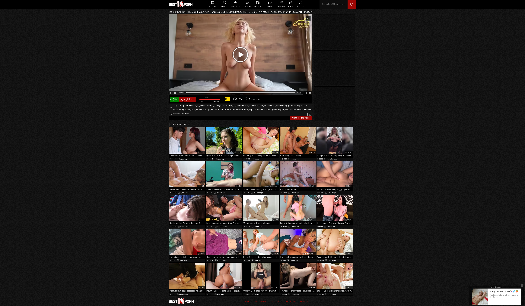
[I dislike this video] (181, 99)
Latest (224, 6)
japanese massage (190, 105)
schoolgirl (271, 105)
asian (246, 109)
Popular (247, 6)
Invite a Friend (260, 302)
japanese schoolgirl (257, 105)
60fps (232, 109)
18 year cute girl (203, 109)
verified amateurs (304, 109)
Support (275, 302)
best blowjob (242, 105)
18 (180, 105)
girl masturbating (206, 105)
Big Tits (252, 109)
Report (191, 99)
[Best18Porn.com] (181, 4)
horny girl (286, 105)
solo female (290, 109)
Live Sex (257, 6)
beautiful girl (217, 109)
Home (247, 302)
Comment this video (301, 117)
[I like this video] (174, 99)
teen (193, 109)
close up (177, 109)
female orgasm (270, 109)
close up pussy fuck (300, 105)
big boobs (186, 109)
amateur (239, 109)
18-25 (226, 109)
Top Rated (235, 6)
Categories (213, 6)
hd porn (281, 109)
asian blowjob (229, 105)
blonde (260, 109)
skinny (279, 105)
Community (270, 6)
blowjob (218, 105)
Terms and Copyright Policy (296, 302)
